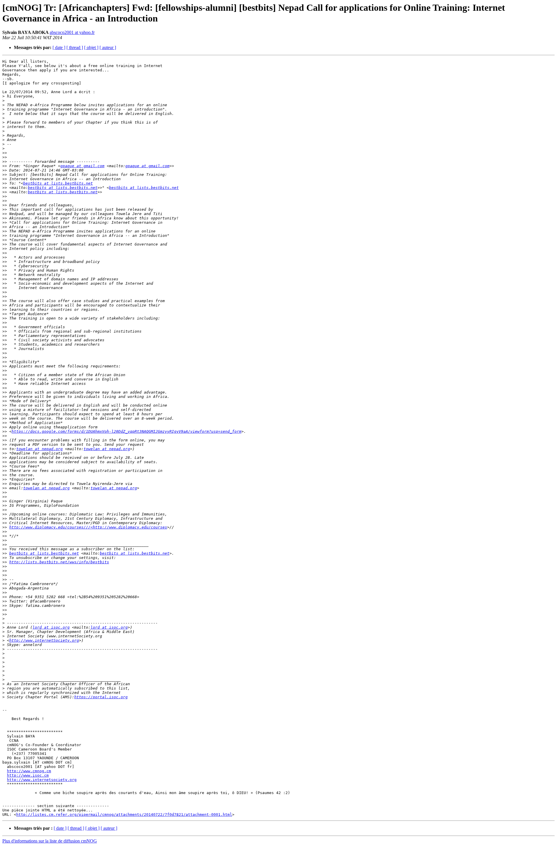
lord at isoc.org (51, 627)
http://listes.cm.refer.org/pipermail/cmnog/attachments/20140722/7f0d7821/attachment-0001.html (124, 814)
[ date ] (59, 47)
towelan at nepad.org (39, 449)
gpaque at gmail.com (82, 166)
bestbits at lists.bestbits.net (58, 183)
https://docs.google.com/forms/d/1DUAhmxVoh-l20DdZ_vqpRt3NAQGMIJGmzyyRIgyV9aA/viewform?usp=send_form (126, 431)
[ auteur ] (108, 47)
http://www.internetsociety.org (42, 780)
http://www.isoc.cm (28, 775)
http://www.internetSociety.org (44, 640)
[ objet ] (91, 47)
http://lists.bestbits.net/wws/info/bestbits (59, 562)
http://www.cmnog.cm (29, 771)
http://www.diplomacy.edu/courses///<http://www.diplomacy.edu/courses (88, 527)
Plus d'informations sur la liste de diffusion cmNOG (49, 840)
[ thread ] (74, 47)
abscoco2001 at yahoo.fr (72, 32)
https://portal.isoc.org (101, 697)
